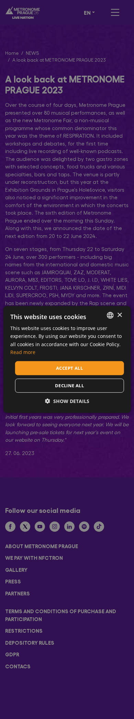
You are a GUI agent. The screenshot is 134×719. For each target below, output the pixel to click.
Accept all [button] (69, 368)
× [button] (119, 314)
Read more (22, 352)
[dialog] (67, 359)
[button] (67, 401)
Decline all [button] (69, 385)
